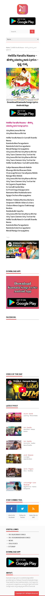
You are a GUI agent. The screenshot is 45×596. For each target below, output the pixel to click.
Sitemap (11, 547)
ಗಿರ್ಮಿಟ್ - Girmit (28, 414)
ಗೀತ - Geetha (28, 427)
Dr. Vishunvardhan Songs (19, 538)
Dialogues (13, 544)
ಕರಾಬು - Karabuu (28, 471)
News (10, 541)
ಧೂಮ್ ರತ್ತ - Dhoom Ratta (31, 415)
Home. (8, 47)
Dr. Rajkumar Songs (17, 535)
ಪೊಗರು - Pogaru (28, 469)
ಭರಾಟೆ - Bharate (28, 455)
